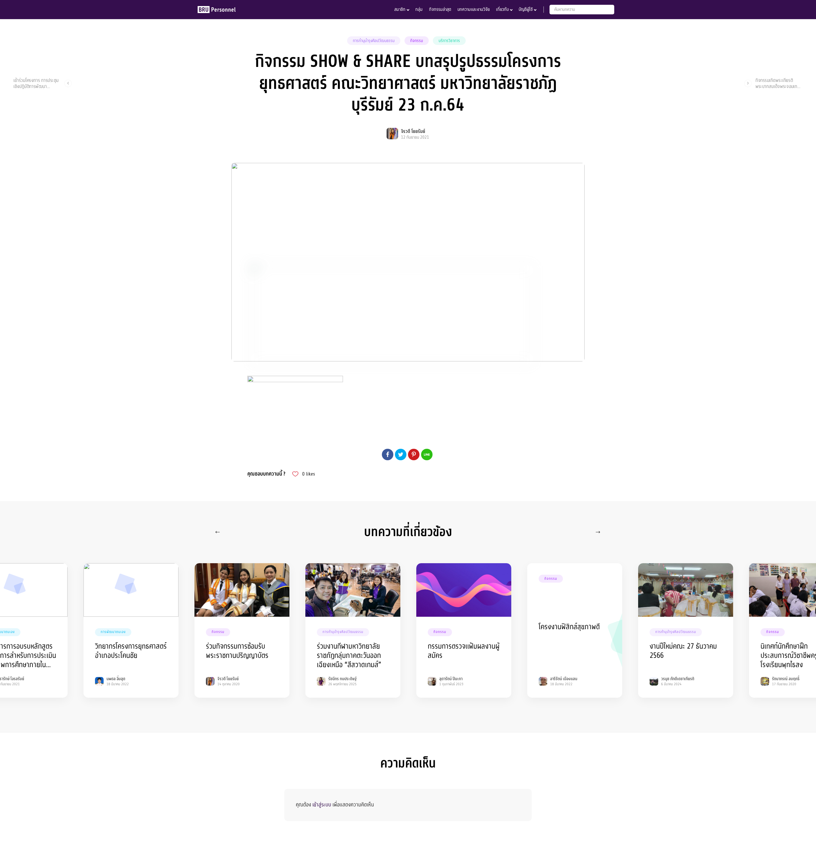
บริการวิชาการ (449, 41)
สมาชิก (399, 9)
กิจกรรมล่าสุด (440, 9)
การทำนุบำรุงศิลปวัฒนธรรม (374, 41)
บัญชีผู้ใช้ (526, 9)
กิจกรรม (416, 41)
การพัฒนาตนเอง (113, 632)
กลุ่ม (419, 9)
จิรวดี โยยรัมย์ (413, 131)
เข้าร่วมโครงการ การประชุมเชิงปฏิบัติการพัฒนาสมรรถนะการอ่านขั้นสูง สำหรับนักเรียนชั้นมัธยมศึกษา (36, 83)
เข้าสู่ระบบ (321, 805)
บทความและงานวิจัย (473, 9)
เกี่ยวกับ (502, 9)
